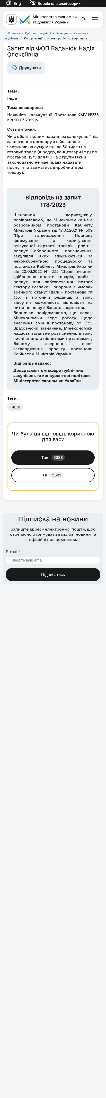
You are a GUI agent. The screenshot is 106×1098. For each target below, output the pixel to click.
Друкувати (30, 67)
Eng (17, 3)
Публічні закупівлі (38, 33)
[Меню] (95, 19)
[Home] (41, 19)
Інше (15, 407)
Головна (14, 33)
